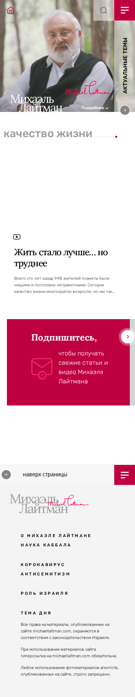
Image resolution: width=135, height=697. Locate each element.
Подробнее (93, 107)
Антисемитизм (46, 574)
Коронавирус (43, 564)
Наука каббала (46, 545)
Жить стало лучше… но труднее (61, 257)
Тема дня (36, 613)
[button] (108, 107)
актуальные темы (125, 66)
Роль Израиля (45, 593)
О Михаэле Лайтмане (56, 535)
